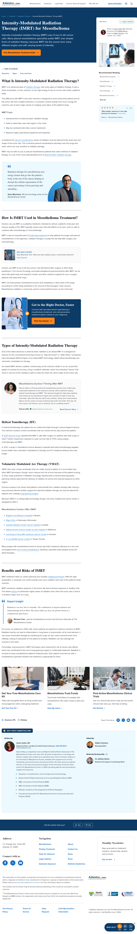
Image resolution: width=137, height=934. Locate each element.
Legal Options (45, 859)
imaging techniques (56, 576)
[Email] (128, 720)
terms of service (34, 882)
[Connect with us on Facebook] (5, 863)
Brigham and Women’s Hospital (19, 515)
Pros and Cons (26, 73)
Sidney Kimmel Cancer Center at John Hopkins (25, 529)
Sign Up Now (107, 859)
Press (70, 859)
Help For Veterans (47, 854)
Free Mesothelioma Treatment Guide (19, 52)
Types (14, 73)
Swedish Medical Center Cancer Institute (23, 525)
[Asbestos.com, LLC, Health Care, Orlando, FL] (112, 894)
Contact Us (72, 849)
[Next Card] (130, 108)
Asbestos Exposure (47, 863)
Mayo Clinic (11, 520)
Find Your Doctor (41, 321)
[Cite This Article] (133, 720)
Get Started (98, 708)
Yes (79, 825)
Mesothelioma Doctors (107, 95)
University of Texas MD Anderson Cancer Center (26, 534)
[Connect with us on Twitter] (13, 863)
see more (122, 113)
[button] (35, 3)
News (70, 854)
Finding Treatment (47, 849)
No (89, 825)
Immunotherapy (105, 91)
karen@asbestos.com (23, 748)
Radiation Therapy (24, 16)
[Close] (134, 923)
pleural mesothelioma (24, 140)
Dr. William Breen (121, 31)
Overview (5, 73)
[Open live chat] (130, 926)
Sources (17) (10, 720)
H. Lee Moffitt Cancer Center (18, 539)
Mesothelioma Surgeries (108, 77)
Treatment (12, 16)
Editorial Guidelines (76, 863)
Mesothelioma (45, 844)
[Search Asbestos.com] (132, 4)
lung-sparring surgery (29, 493)
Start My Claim (53, 708)
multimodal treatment (38, 235)
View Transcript (22, 257)
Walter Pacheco (119, 33)
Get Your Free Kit (9, 708)
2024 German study (12, 435)
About (70, 844)
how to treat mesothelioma (28, 549)
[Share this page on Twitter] (123, 720)
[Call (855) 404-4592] (119, 926)
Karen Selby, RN (119, 29)
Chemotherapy (104, 81)
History (24, 720)
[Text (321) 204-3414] (125, 926)
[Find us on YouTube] (20, 863)
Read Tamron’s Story (68, 409)
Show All (103, 100)
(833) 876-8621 (61, 746)
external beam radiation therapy (58, 154)
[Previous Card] (127, 108)
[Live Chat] (126, 4)
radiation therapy (33, 87)
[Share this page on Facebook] (118, 720)
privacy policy (20, 882)
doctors (14, 591)
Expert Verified (128, 22)
